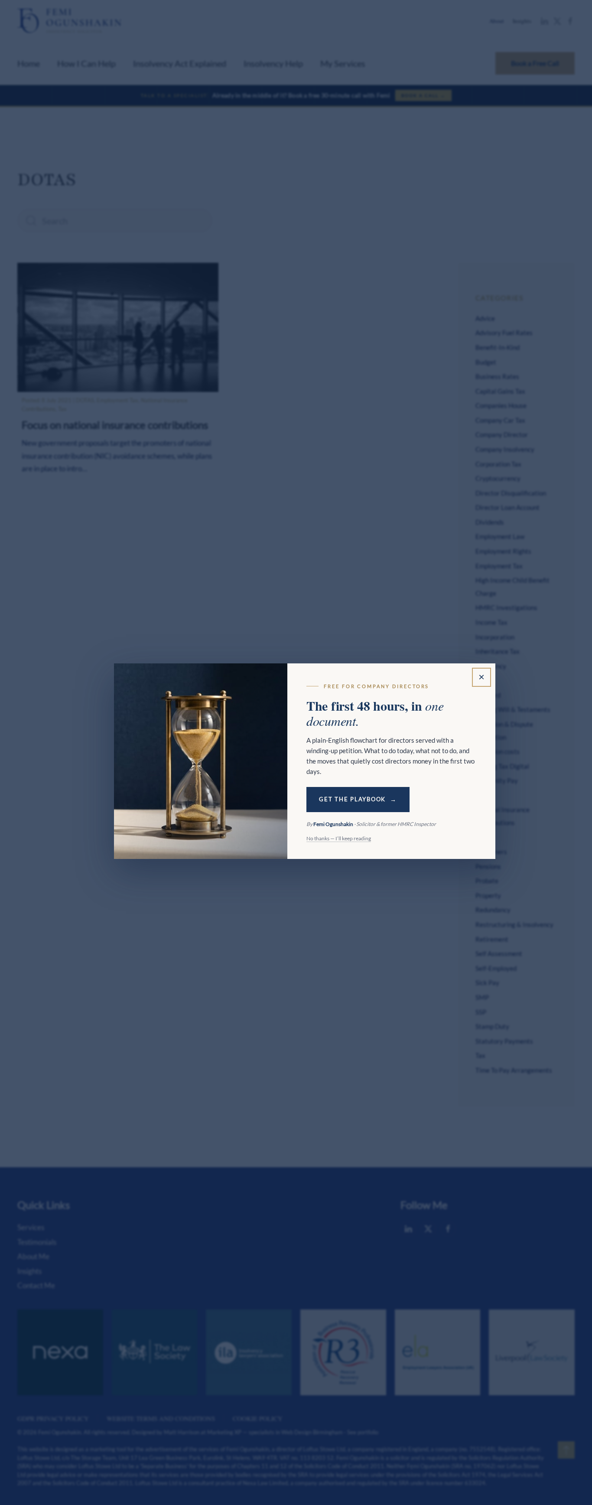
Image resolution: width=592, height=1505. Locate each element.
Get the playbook (352, 799)
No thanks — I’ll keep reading (338, 838)
